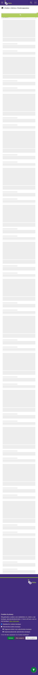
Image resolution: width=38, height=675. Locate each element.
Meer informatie (14, 621)
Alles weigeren (20, 638)
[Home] (9, 2)
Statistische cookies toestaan (12, 624)
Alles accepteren (31, 638)
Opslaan (10, 638)
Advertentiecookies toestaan (12, 626)
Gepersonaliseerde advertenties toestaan (17, 632)
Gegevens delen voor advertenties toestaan (18, 629)
